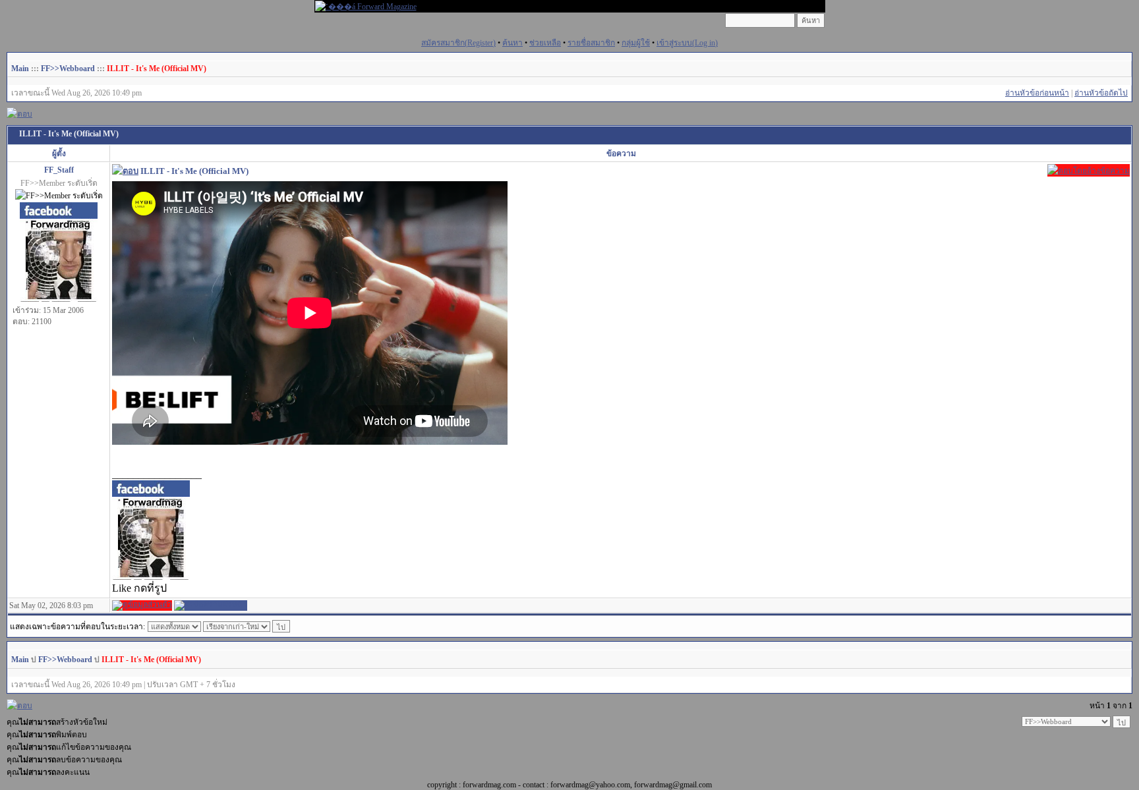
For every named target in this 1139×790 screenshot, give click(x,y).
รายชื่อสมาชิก (591, 42)
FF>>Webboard (68, 68)
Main (20, 68)
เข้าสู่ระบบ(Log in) (687, 42)
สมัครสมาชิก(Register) (458, 42)
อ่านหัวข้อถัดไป (1101, 93)
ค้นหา (512, 42)
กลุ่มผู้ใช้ (636, 42)
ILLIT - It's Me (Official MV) (156, 68)
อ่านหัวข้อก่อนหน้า (1037, 93)
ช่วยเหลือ (545, 42)
